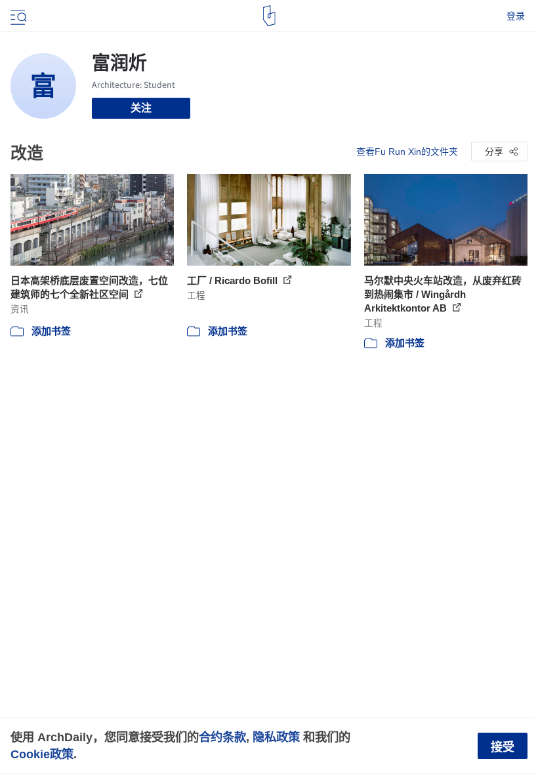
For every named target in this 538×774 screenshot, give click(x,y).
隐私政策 (276, 737)
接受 (502, 747)
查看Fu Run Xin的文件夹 (407, 151)
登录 (516, 15)
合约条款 (222, 737)
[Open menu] (17, 16)
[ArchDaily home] (269, 15)
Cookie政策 (41, 754)
